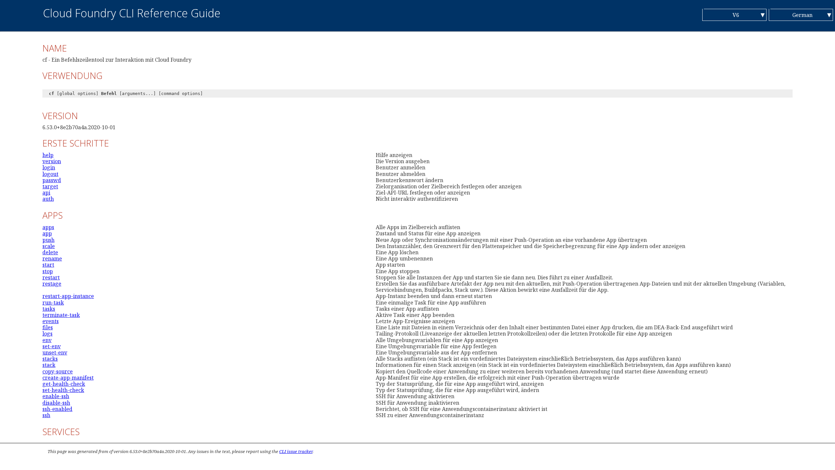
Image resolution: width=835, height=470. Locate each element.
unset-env (54, 352)
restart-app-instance (68, 296)
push (48, 239)
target (50, 186)
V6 (736, 15)
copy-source (57, 371)
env (47, 340)
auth (48, 198)
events (50, 321)
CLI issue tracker (295, 451)
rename (52, 258)
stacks (50, 358)
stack (48, 364)
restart (51, 277)
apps (48, 227)
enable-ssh (55, 396)
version (51, 161)
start (48, 264)
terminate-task (61, 315)
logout (50, 174)
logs (47, 333)
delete (50, 252)
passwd (51, 180)
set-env (51, 346)
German (802, 15)
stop (47, 271)
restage (51, 283)
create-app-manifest (68, 377)
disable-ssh (56, 402)
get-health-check (63, 383)
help (47, 155)
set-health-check (63, 390)
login (48, 167)
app (47, 233)
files (47, 327)
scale (48, 246)
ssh (46, 415)
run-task (53, 302)
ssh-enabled (57, 409)
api (46, 192)
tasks (48, 308)
